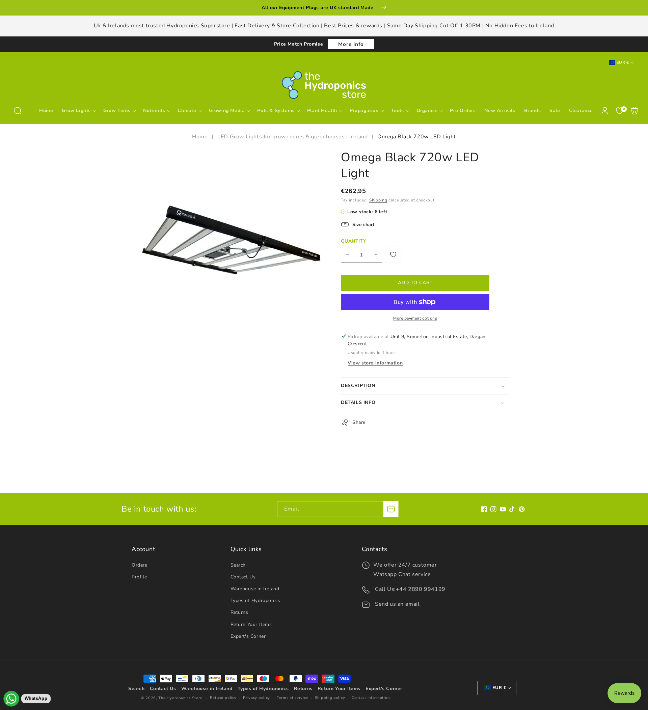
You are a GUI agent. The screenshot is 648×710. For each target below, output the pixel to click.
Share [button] (359, 422)
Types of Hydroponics (255, 600)
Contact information (370, 697)
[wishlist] (393, 254)
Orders (139, 565)
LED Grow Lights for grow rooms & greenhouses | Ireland (292, 136)
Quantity (353, 241)
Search (238, 565)
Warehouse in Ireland (255, 588)
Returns (239, 612)
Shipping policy (330, 697)
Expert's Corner (248, 636)
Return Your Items (251, 624)
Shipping (378, 200)
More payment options (415, 318)
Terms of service (292, 697)
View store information (375, 363)
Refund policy (223, 697)
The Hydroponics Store (180, 698)
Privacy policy (256, 697)
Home (200, 136)
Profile (139, 577)
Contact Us (243, 577)
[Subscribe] (390, 509)
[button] (17, 110)
